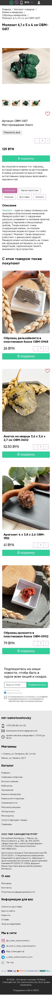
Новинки (5, 773)
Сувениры (6, 824)
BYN (27, 2)
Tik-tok (10, 963)
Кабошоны (6, 786)
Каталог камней (9, 782)
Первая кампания (14, 693)
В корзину (26, 158)
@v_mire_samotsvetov (18, 941)
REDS (36, 990)
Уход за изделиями (11, 924)
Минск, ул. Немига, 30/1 (13, 758)
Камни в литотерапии (12, 799)
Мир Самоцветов (15, 952)
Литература (8, 812)
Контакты (6, 888)
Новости (5, 915)
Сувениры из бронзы (11, 777)
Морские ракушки (11, 807)
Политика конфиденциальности (18, 892)
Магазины (6, 883)
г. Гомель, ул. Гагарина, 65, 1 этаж (18, 754)
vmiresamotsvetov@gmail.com (21, 731)
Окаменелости (9, 803)
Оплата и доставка (11, 907)
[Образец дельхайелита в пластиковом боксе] (26, 302)
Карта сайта (8, 911)
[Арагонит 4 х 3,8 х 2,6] (26, 498)
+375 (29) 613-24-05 (16, 726)
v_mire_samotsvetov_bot (19, 957)
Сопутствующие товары (14, 820)
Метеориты (7, 816)
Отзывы (5, 920)
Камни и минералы (11, 794)
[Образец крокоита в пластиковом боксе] (26, 596)
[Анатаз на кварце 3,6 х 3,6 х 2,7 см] (26, 400)
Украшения (7, 790)
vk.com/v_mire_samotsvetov (21, 946)
